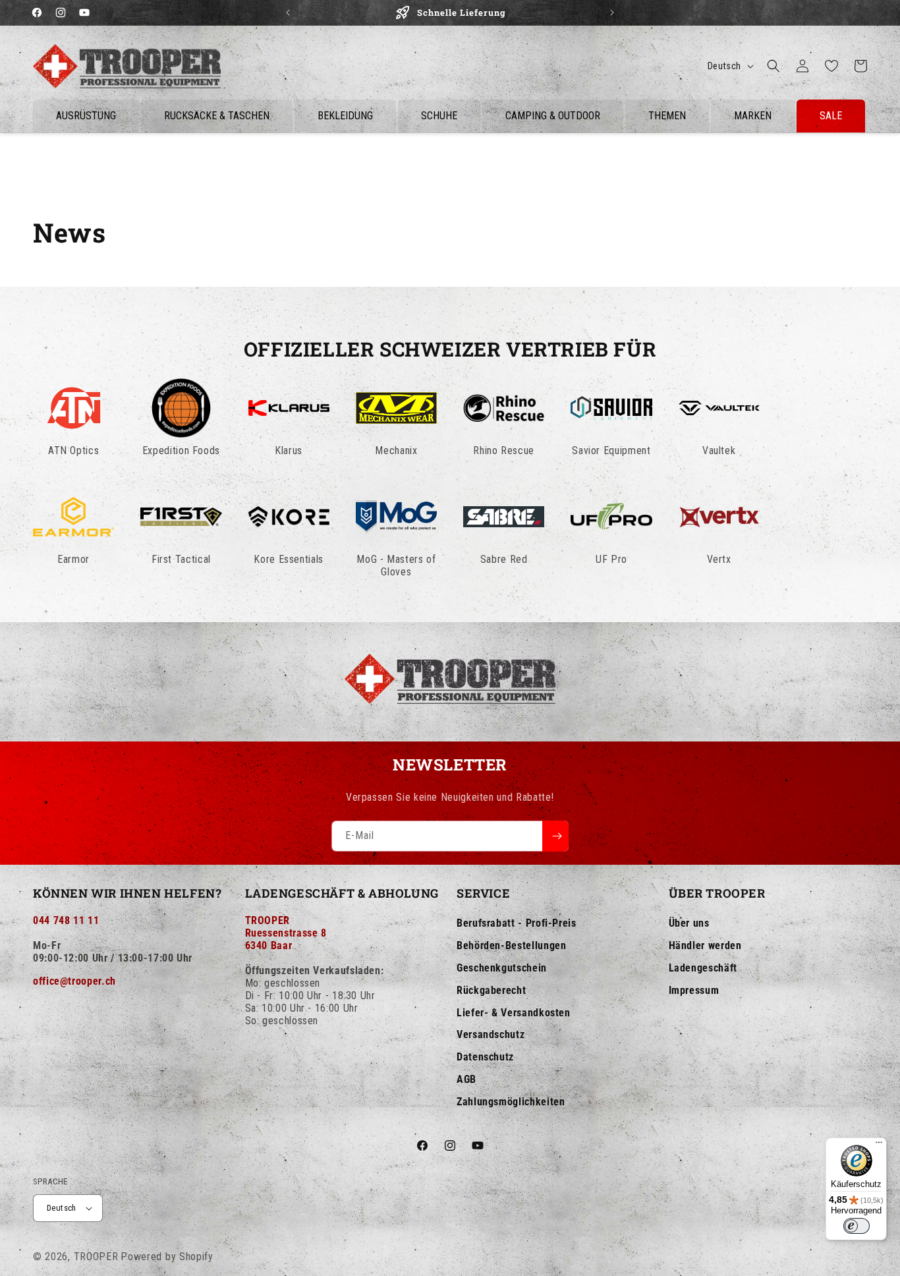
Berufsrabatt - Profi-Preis (517, 923)
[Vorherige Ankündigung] (287, 12)
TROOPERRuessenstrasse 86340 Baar (286, 933)
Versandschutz (490, 1034)
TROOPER (96, 1256)
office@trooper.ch (74, 981)
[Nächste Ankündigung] (612, 12)
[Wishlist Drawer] (831, 65)
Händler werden (705, 945)
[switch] (856, 1226)
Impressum (694, 990)
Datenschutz (485, 1057)
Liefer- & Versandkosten (514, 1012)
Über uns (689, 923)
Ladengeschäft (703, 968)
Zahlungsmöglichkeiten (511, 1101)
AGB (466, 1079)
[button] (773, 65)
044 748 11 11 (66, 920)
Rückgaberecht (491, 990)
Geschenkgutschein (502, 968)
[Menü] (879, 1145)
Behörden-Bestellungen (511, 945)
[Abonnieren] (555, 836)
